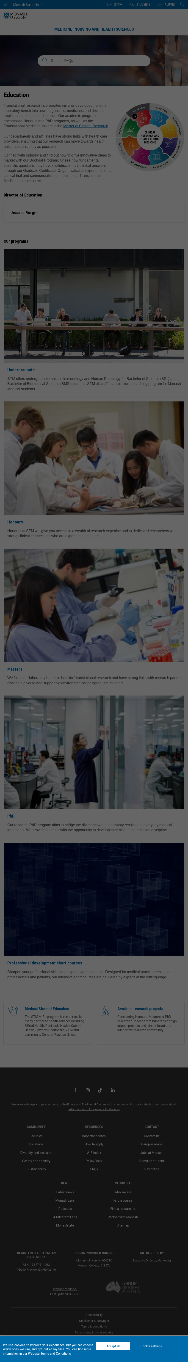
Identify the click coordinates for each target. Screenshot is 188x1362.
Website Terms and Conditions (49, 1353)
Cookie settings (151, 1346)
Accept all (113, 1346)
